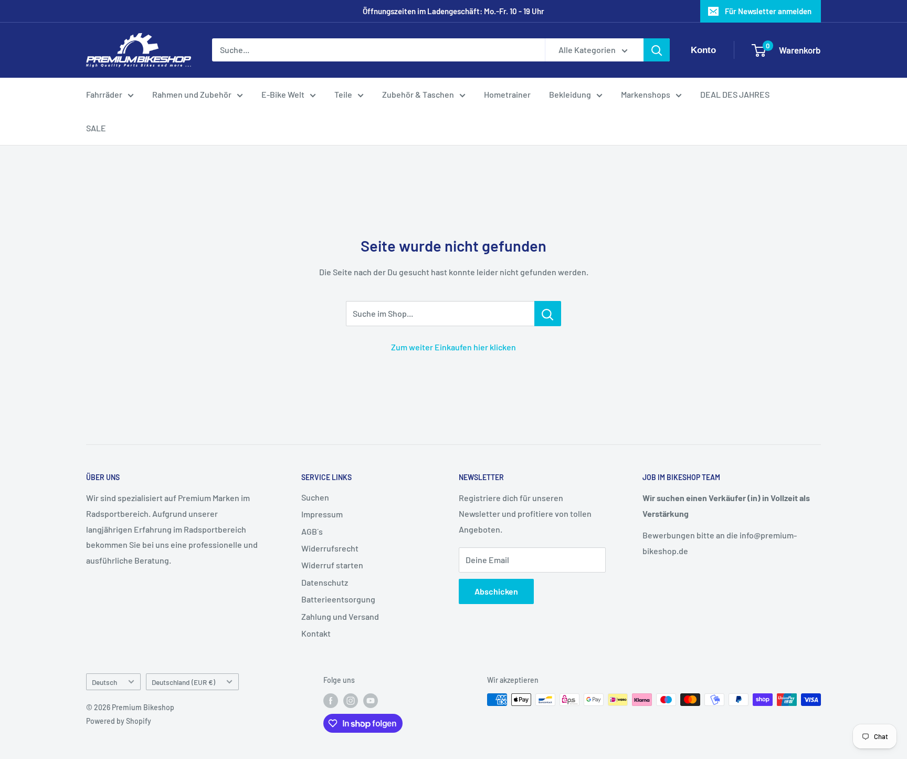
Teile (343, 94)
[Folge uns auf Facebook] (330, 700)
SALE (96, 128)
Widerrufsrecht (329, 548)
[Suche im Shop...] (547, 313)
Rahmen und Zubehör (191, 94)
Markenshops (645, 94)
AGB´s (312, 531)
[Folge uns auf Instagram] (350, 700)
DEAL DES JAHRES (734, 94)
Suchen (315, 497)
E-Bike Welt (282, 94)
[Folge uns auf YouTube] (370, 700)
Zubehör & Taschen (418, 94)
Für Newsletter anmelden (768, 11)
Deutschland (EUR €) (183, 682)
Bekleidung (570, 94)
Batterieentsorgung (338, 599)
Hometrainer (507, 94)
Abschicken (496, 591)
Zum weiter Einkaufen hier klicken (453, 347)
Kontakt (316, 633)
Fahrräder (104, 94)
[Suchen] (657, 50)
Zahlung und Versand (340, 616)
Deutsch (104, 682)
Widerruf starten (332, 565)
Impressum (322, 514)
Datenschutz (324, 582)
